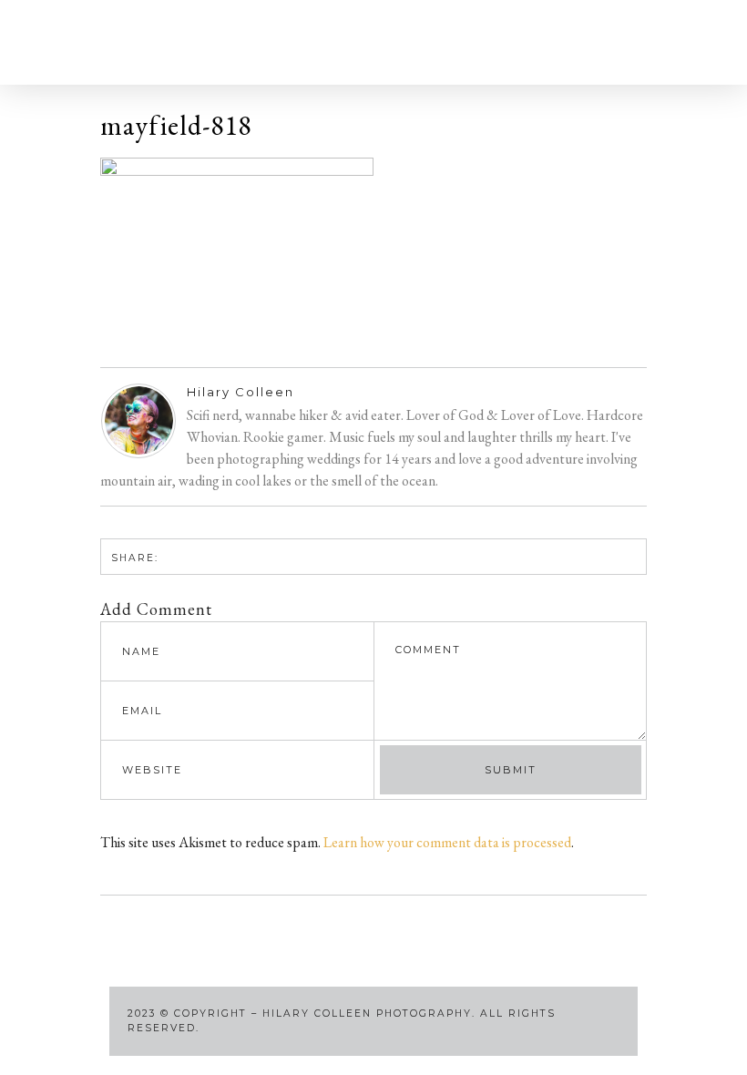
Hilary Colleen (240, 391)
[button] (122, 42)
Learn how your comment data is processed (447, 842)
